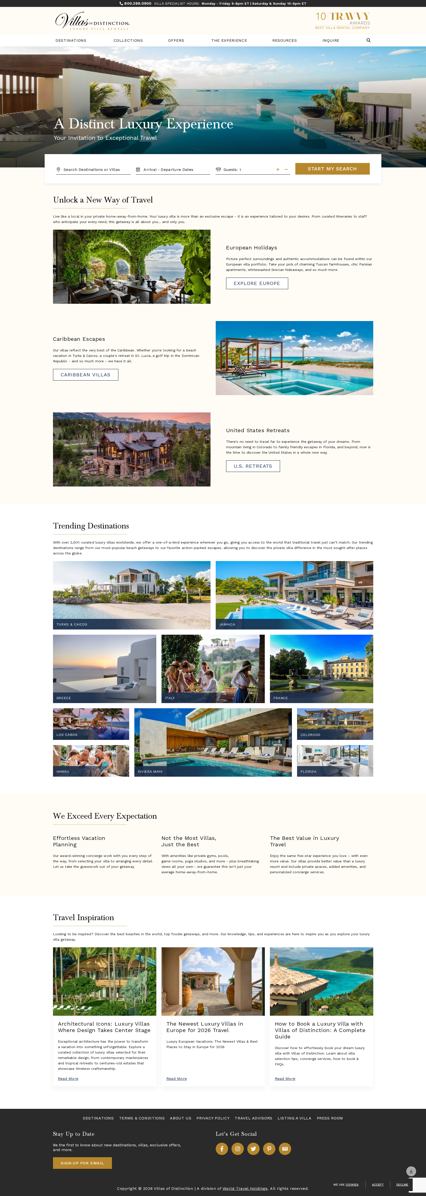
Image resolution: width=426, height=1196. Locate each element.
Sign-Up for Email (82, 1163)
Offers (176, 40)
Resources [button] (284, 40)
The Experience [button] (229, 40)
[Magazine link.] (285, 1149)
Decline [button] (402, 1184)
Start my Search (332, 169)
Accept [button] (378, 1184)
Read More (68, 1078)
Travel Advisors (253, 1118)
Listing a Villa (295, 1118)
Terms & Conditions (142, 1118)
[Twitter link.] (253, 1149)
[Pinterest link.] (269, 1149)
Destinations (71, 40)
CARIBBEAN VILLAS (85, 375)
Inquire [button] (330, 40)
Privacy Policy (213, 1118)
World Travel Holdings (245, 1188)
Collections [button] (128, 40)
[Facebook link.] (222, 1149)
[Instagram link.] (237, 1149)
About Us (180, 1118)
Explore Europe (257, 283)
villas (143, 1145)
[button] (369, 41)
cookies (352, 1184)
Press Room (330, 1118)
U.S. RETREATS (253, 466)
